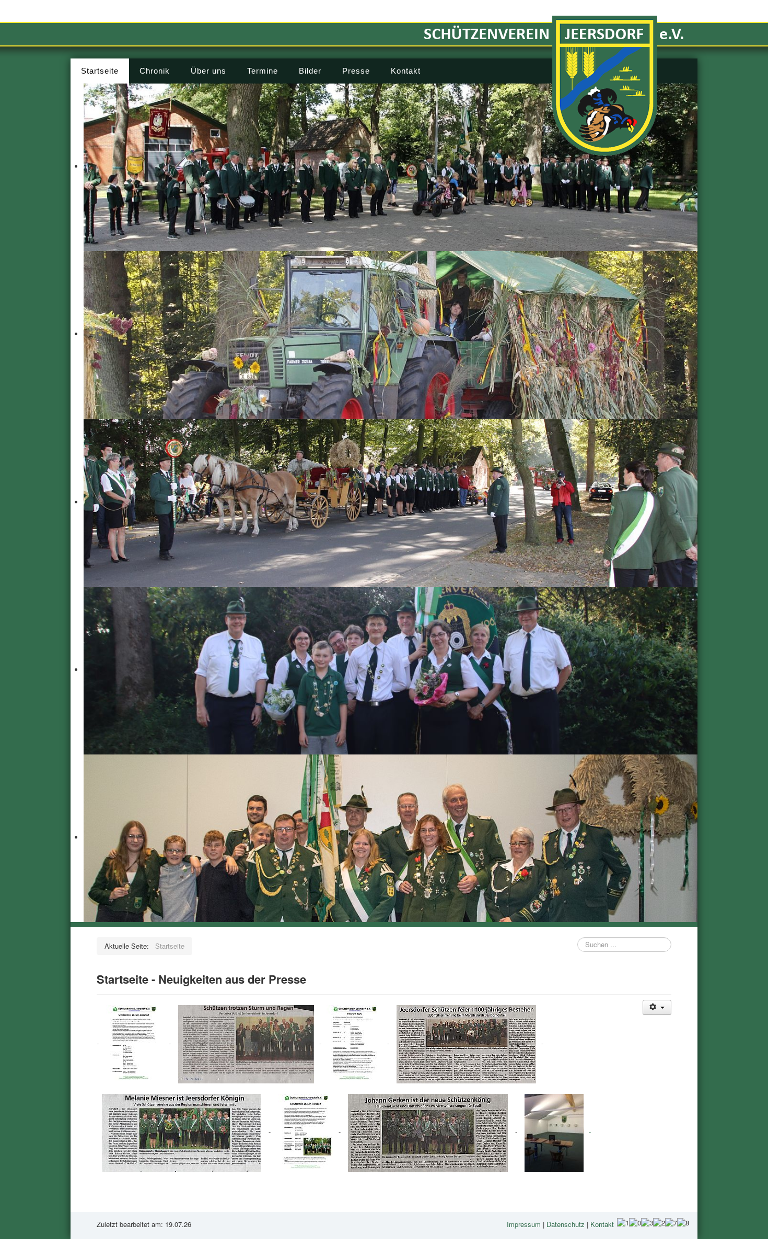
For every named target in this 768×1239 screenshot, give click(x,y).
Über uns (208, 70)
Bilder (310, 70)
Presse (356, 70)
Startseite (100, 70)
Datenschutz (565, 1224)
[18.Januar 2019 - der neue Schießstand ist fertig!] (554, 1132)
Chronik (154, 70)
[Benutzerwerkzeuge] (657, 1007)
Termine (262, 70)
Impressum (524, 1224)
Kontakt (406, 70)
